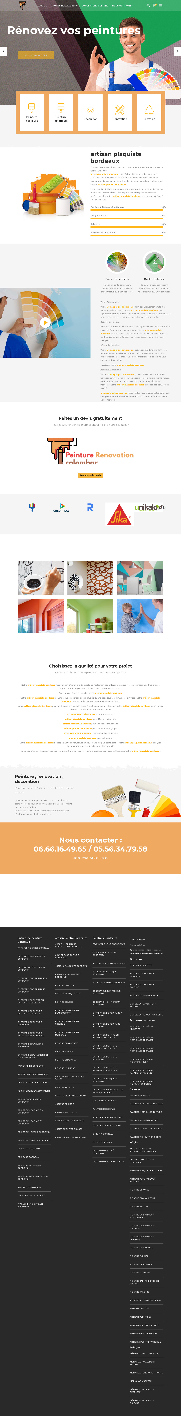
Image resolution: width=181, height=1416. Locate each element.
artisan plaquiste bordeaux (112, 184)
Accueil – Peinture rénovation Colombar (143, 1149)
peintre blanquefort (67, 993)
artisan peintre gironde (69, 1121)
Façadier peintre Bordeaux (108, 1161)
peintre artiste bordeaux (33, 1082)
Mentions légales (137, 939)
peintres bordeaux (29, 1149)
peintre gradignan (66, 1060)
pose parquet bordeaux (31, 1195)
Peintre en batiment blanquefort (142, 1216)
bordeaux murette (141, 965)
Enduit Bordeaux (102, 1142)
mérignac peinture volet (144, 1353)
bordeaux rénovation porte (146, 1015)
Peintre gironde (64, 985)
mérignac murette (141, 1381)
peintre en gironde (66, 1043)
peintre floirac (64, 1051)
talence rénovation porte (145, 1137)
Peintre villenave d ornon (70, 1096)
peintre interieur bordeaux (34, 1140)
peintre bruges (64, 1002)
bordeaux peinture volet (145, 995)
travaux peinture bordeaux (108, 944)
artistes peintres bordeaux (34, 948)
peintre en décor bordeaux (34, 1132)
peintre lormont (65, 1068)
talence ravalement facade (146, 1128)
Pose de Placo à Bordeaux (107, 1117)
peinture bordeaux (29, 1157)
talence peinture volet (144, 1120)
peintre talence (64, 1087)
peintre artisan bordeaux (33, 1074)
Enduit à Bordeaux (103, 1134)
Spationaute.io (137, 950)
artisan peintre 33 (66, 1112)
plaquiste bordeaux (29, 1187)
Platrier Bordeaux (103, 1109)
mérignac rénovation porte (146, 1373)
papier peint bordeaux (31, 1066)
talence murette (140, 1095)
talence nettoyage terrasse (146, 1104)
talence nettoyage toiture (146, 1112)
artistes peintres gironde (70, 1137)
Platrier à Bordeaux (104, 1100)
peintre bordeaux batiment (34, 1091)
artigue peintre (64, 1104)
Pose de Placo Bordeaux (106, 1125)
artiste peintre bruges (68, 1129)
